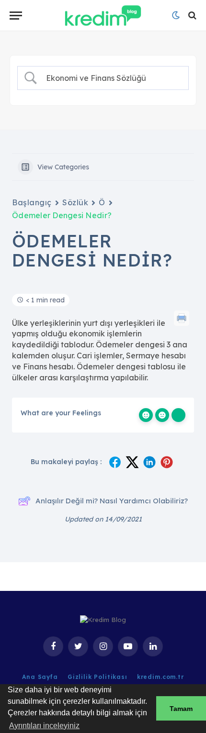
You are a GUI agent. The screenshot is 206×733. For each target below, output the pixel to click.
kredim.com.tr (160, 676)
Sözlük (75, 202)
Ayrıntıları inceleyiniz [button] (44, 726)
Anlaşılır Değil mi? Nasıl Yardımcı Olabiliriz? (111, 500)
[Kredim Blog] (103, 15)
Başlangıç (32, 202)
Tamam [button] (181, 708)
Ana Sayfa (40, 676)
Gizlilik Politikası (97, 676)
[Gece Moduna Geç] (176, 15)
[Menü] (16, 15)
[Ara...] (191, 15)
